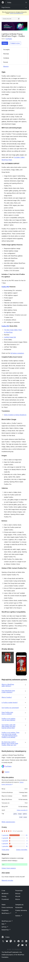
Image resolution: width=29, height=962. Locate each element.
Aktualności (5, 893)
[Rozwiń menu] (26, 2)
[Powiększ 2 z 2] (25, 654)
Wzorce (17, 899)
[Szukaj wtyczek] (18, 18)
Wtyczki (17, 896)
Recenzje (6, 54)
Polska (7, 937)
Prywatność (5, 899)
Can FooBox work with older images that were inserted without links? (8, 726)
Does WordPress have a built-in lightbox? (8, 691)
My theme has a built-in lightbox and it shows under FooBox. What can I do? (10, 743)
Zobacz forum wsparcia (9, 868)
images (20, 813)
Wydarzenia (18, 907)
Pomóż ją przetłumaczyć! (16, 13)
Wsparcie (6, 66)
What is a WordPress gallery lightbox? (8, 685)
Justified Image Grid (10, 337)
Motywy (17, 893)
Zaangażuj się (19, 904)
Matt (4, 924)
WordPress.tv (6, 913)
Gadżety (18, 916)
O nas (3, 890)
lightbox (25, 813)
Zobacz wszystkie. (21, 849)
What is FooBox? (7, 697)
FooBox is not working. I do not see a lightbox (8, 719)
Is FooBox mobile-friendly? (10, 702)
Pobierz (5, 43)
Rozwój (5, 62)
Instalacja (6, 58)
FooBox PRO (5, 287)
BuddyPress (6, 930)
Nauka (3, 904)
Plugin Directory (6, 7)
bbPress (5, 927)
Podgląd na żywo (15, 43)
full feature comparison (17, 353)
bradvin (7, 772)
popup (25, 817)
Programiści (5, 910)
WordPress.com (7, 921)
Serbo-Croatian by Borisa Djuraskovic (15, 415)
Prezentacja (18, 890)
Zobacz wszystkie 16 (22, 810)
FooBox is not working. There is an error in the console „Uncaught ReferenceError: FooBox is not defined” (10, 735)
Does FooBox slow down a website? (7, 713)
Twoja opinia (5, 849)
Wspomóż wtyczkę (7, 880)
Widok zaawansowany (8, 822)
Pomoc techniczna (7, 907)
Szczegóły (6, 49)
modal (20, 817)
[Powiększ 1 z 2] (11, 654)
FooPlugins (8, 39)
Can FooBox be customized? (10, 707)
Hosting (4, 896)
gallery (15, 813)
